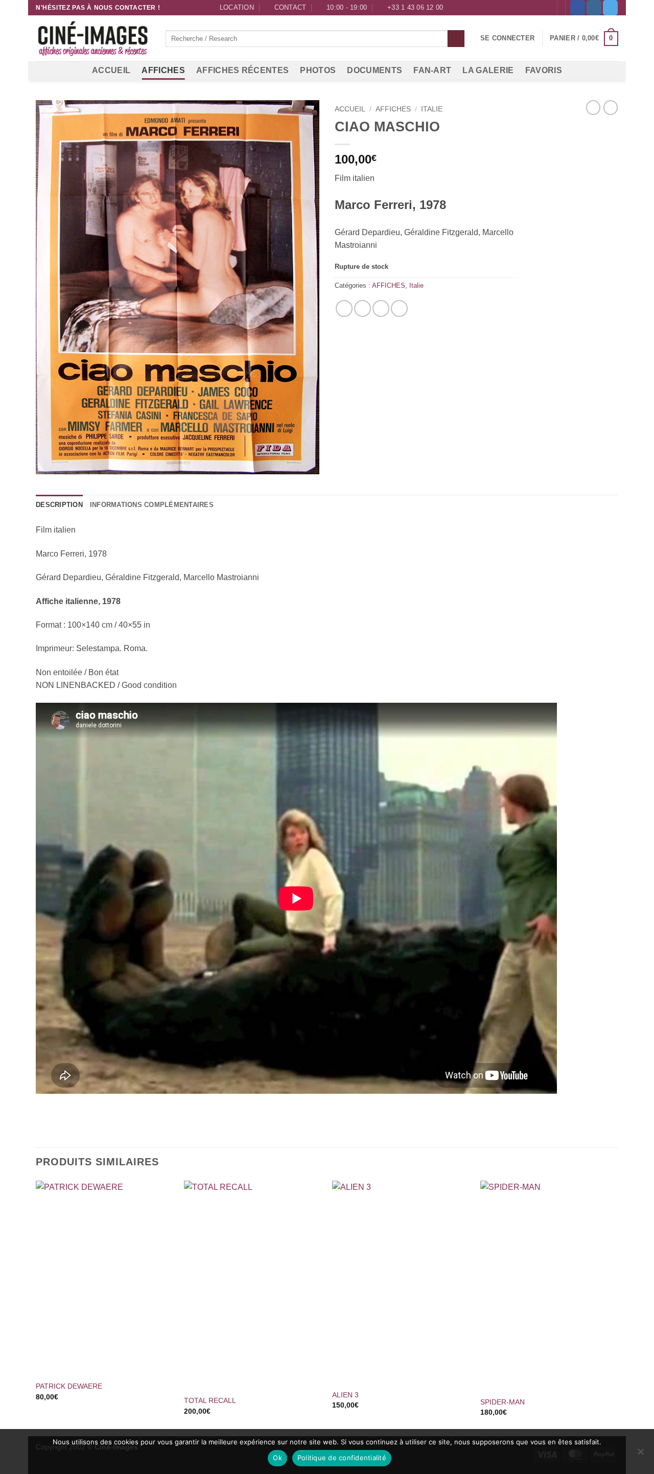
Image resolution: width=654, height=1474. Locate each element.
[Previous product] (610, 107)
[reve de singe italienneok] (177, 287)
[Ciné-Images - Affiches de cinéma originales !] (93, 39)
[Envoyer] (456, 39)
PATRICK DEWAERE (69, 1386)
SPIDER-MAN (502, 1402)
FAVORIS (543, 70)
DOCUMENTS (374, 70)
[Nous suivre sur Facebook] (577, 7)
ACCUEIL (111, 70)
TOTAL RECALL (210, 1400)
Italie (431, 109)
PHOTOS (318, 70)
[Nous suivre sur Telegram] (610, 7)
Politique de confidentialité (341, 1458)
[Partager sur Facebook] (344, 308)
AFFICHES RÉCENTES (242, 70)
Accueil (350, 109)
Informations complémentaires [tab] (152, 505)
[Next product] (593, 107)
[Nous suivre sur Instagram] (594, 7)
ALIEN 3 (345, 1395)
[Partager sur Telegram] (399, 308)
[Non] (640, 1454)
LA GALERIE (487, 70)
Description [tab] (59, 505)
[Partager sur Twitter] (362, 308)
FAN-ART (432, 70)
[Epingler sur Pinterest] (380, 308)
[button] (507, 38)
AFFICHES (163, 70)
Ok (277, 1458)
